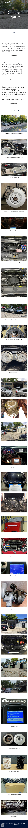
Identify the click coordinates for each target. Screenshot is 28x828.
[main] (14, 14)
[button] (1, 2)
